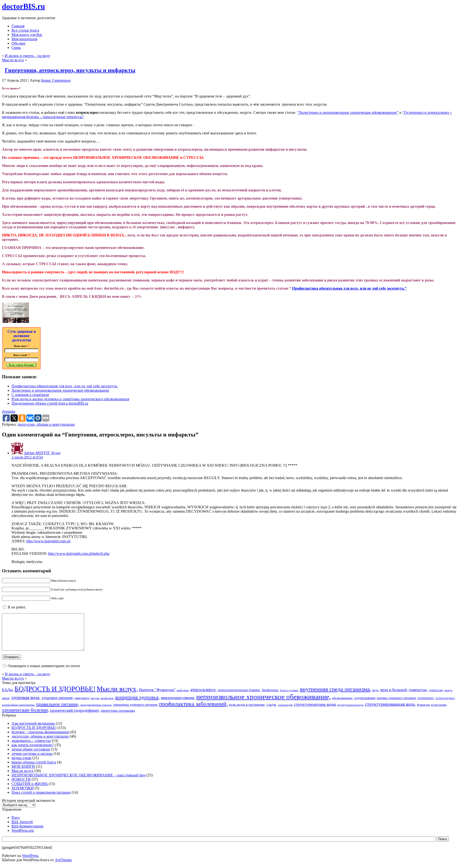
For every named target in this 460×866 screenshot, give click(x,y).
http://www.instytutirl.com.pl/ (48, 541)
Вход (16, 817)
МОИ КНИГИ (23, 766)
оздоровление (365, 698)
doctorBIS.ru (23, 6)
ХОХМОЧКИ (23, 788)
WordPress (30, 856)
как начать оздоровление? (33, 745)
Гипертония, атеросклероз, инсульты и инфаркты (70, 70)
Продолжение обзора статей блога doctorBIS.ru (50, 403)
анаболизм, (183, 690)
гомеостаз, (418, 689)
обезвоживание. (342, 698)
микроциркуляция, (178, 697)
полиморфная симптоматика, (18, 705)
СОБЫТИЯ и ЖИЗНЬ (30, 784)
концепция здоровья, (137, 697)
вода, (375, 690)
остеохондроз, (445, 698)
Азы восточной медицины (33, 723)
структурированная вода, (390, 704)
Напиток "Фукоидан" (157, 690)
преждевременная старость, (96, 705)
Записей (22, 822)
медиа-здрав (21, 758)
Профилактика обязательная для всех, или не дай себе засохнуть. (65, 386)
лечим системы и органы (32, 753)
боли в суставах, (289, 690)
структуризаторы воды (315, 704)
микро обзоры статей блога (34, 762)
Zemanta (8, 411)
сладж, (272, 704)
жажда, (448, 690)
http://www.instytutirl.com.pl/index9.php (78, 553)
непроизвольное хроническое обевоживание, (263, 696)
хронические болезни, (25, 710)
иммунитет (82, 698)
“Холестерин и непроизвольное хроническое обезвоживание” (347, 112)
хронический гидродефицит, (75, 710)
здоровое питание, (57, 697)
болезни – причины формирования (40, 732)
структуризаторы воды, (350, 705)
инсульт (95, 698)
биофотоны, (270, 690)
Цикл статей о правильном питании (41, 792)
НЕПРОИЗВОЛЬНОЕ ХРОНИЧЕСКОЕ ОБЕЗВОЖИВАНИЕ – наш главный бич (78, 775)
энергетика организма (118, 710)
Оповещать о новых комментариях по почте (44, 666)
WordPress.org (23, 830)
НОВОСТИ (21, 779)
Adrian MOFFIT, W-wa (42, 453)
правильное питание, (57, 704)
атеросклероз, (203, 689)
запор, (6, 698)
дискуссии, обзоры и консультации (46, 424)
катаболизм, (107, 698)
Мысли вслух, (117, 689)
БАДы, (8, 690)
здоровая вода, (25, 697)
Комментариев (27, 826)
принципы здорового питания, (135, 704)
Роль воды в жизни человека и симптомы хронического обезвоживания (70, 399)
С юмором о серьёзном (30, 395)
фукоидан (423, 704)
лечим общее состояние (31, 749)
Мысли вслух (13, 60)
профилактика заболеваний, (193, 704)
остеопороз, (426, 698)
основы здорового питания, (397, 698)
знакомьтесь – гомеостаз (31, 741)
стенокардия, (285, 705)
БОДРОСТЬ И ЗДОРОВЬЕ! (55, 689)
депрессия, (436, 690)
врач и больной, (394, 690)
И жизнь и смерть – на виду (27, 56)
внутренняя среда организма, (335, 689)
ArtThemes (63, 860)
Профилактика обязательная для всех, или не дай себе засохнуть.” (349, 288)
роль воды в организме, (247, 704)
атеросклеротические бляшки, (239, 690)
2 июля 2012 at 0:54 (27, 457)
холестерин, (439, 704)
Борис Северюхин (56, 80)
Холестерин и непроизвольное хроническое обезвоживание (60, 390)
